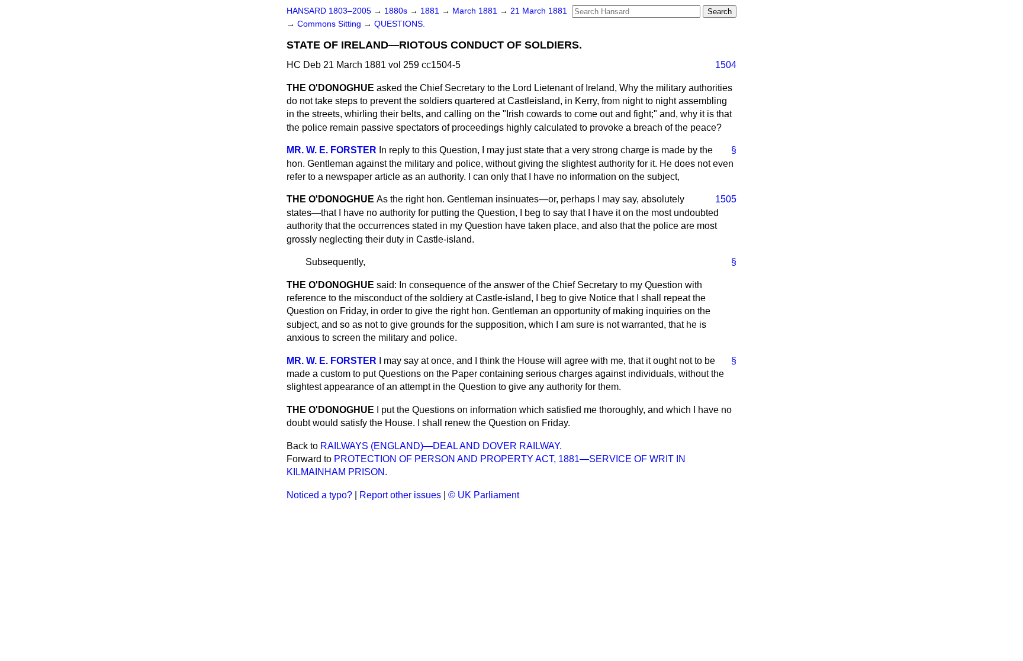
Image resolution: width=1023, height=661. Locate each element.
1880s (397, 11)
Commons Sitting (330, 24)
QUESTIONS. (399, 24)
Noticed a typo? (319, 495)
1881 (431, 11)
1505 (725, 199)
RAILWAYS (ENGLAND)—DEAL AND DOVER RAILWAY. (441, 446)
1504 (725, 65)
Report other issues (400, 495)
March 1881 (476, 11)
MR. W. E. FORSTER (332, 150)
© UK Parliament (483, 495)
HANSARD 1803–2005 (329, 11)
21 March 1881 (538, 11)
